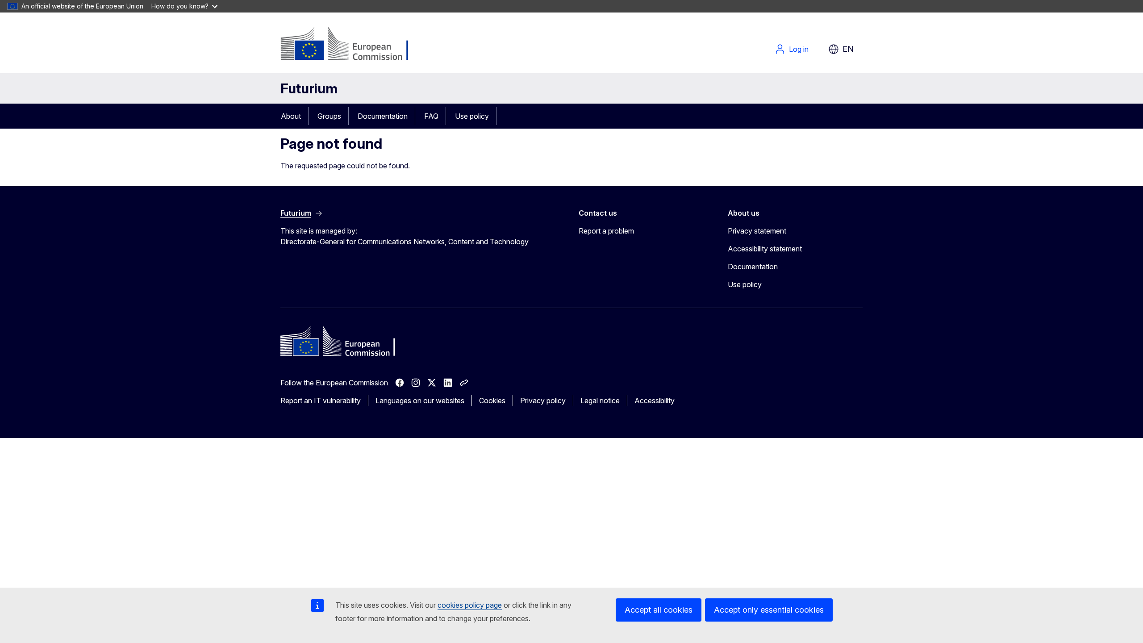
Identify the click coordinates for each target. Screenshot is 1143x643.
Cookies (492, 400)
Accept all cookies (658, 609)
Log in (799, 49)
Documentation (383, 116)
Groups (329, 116)
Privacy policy (543, 400)
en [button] (848, 49)
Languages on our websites (419, 400)
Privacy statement (757, 230)
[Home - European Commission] (352, 45)
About (291, 116)
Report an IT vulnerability (320, 400)
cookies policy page (470, 605)
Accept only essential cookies (769, 609)
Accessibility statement (765, 248)
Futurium (309, 88)
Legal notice (600, 400)
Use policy (472, 116)
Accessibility (654, 400)
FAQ (431, 116)
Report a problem (606, 230)
